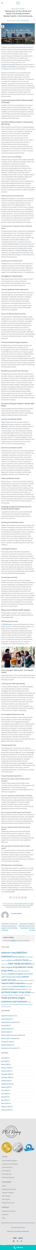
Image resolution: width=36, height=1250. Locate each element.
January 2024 (5, 1110)
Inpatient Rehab (6, 1029)
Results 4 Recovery (23, 1231)
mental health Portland (14, 977)
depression (4, 426)
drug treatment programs (19, 971)
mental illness (14, 907)
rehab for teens (27, 995)
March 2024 (5, 1103)
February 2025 (5, 1068)
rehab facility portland (9, 995)
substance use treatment (14, 1001)
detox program (6, 967)
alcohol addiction (19, 957)
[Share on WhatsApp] (10, 897)
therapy (24, 250)
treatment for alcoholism (27, 1004)
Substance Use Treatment (9, 1048)
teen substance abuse (17, 1004)
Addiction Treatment (7, 1016)
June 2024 (4, 1094)
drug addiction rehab (23, 967)
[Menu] (2, 3)
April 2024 (4, 1100)
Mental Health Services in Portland (12, 1035)
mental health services (19, 905)
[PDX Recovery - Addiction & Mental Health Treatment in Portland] (18, 3)
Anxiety (11, 170)
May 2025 (4, 1058)
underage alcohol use (6, 1006)
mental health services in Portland (25, 980)
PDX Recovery (25, 20)
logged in (14, 940)
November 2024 (6, 1077)
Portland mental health (8, 67)
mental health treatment (13, 983)
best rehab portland (8, 905)
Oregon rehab (28, 986)
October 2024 (5, 1080)
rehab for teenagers (18, 995)
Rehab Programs (6, 1045)
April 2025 (4, 1061)
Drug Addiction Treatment (9, 1022)
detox (32, 964)
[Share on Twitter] (16, 897)
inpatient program (15, 974)
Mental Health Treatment (18, 8)
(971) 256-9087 (9, 892)
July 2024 (4, 1090)
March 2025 (5, 1064)
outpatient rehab (20, 989)
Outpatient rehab (6, 1042)
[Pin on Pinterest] (22, 897)
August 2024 (5, 1087)
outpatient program (8, 989)
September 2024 (6, 1084)
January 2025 (5, 1071)
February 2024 (6, 1106)
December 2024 (6, 1074)
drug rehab (7, 970)
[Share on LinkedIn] (25, 897)
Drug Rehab (5, 1025)
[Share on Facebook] (13, 897)
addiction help (8, 952)
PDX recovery (28, 989)
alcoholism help (10, 960)
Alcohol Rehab (22, 960)
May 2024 (4, 1097)
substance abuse (13, 244)
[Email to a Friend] (19, 897)
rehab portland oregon (24, 907)
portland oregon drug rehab (15, 992)
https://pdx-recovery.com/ (20, 889)
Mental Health (5, 1032)
